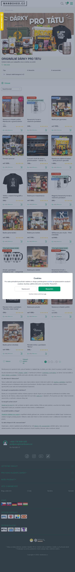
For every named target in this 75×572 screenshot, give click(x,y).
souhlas (50, 282)
